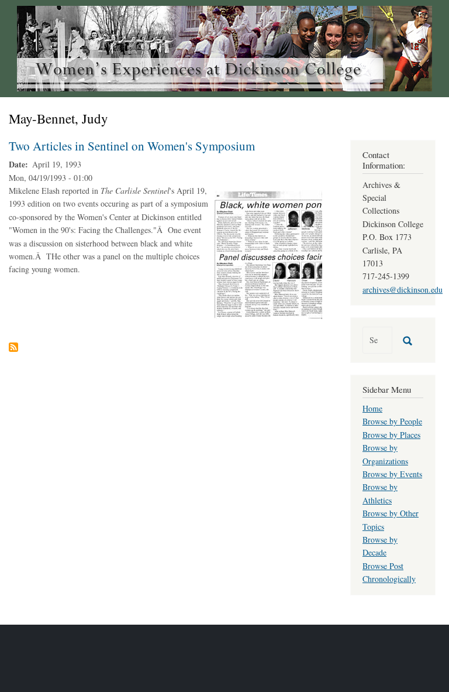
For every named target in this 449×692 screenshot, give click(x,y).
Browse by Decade (380, 546)
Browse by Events (392, 473)
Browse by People (392, 421)
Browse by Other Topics (390, 520)
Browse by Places (391, 434)
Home (372, 408)
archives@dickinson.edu (402, 289)
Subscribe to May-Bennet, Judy (13, 347)
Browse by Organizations (385, 454)
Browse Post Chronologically (389, 572)
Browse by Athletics (380, 493)
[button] (268, 253)
